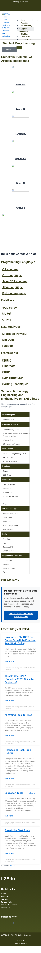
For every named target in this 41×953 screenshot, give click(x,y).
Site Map (24, 34)
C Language (10, 269)
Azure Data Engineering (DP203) (15, 454)
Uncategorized (8, 551)
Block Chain (7, 518)
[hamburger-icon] (35, 20)
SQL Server (10, 307)
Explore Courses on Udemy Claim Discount (21, 615)
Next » (12, 865)
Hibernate (8, 366)
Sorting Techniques (15, 384)
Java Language (12, 287)
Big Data (8, 339)
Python (6, 572)
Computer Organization (12, 430)
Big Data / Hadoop (10, 457)
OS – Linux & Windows (11, 444)
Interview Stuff (8, 420)
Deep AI (20, 109)
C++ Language (12, 275)
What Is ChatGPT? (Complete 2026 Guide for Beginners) (20, 679)
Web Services (8, 529)
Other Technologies (10, 509)
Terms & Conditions (23, 29)
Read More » (9, 661)
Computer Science (10, 424)
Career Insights (8, 415)
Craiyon (20, 207)
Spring (6, 360)
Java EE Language (14, 281)
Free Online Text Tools (17, 830)
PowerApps (7, 492)
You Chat (21, 84)
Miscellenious (8, 440)
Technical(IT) (8, 547)
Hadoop (7, 345)
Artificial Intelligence (10, 514)
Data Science (7, 449)
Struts (6, 372)
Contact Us (25, 37)
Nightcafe (20, 158)
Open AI (20, 183)
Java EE (6, 564)
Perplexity (20, 134)
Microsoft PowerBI (14, 333)
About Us (24, 23)
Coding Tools (26, 39)
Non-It (5, 543)
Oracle (6, 319)
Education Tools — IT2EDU (20, 792)
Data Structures (12, 377)
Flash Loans (7, 522)
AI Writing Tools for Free (18, 714)
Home (23, 20)
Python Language (14, 293)
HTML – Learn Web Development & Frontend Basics (16, 434)
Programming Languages (12, 555)
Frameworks (7, 480)
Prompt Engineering (10, 525)
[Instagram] (13, 923)
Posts (4, 534)
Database (6, 466)
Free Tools (7, 539)
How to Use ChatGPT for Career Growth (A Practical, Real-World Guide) (20, 640)
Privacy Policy (26, 26)
